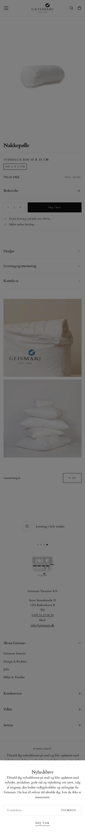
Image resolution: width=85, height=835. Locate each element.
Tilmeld (68, 810)
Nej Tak (43, 823)
